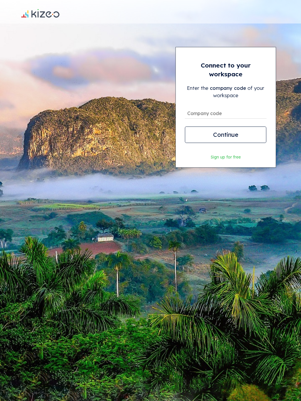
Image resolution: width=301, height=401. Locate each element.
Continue (225, 134)
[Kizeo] (40, 12)
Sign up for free (226, 157)
